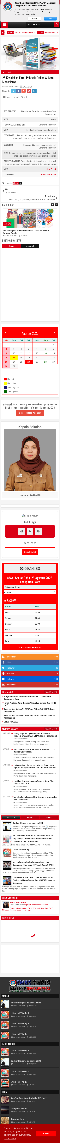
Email (7, 97)
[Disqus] (30, 284)
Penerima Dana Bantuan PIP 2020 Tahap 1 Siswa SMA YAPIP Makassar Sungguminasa (29, 716)
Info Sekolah (8, 691)
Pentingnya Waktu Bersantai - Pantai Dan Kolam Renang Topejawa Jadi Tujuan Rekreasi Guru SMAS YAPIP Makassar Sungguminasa (35, 767)
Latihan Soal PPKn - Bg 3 (20, 1013)
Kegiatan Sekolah (10, 728)
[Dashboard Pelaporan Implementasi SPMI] (7, 826)
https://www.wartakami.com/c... (36, 905)
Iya (50, 19)
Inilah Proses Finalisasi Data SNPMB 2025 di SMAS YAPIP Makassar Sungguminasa (34, 750)
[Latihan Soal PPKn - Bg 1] (7, 853)
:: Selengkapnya (51, 691)
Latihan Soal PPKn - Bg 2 (20, 1023)
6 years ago (26, 910)
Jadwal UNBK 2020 (11, 721)
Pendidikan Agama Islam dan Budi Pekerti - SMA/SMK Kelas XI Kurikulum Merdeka (29, 231)
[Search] (56, 24)
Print (17, 97)
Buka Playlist (30, 552)
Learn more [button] (10, 1138)
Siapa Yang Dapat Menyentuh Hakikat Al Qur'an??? (29, 1098)
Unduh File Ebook (48, 174)
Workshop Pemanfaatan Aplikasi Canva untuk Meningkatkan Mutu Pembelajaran (35, 798)
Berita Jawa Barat (18, 902)
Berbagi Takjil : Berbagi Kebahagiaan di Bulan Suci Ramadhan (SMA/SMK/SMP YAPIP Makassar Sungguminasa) (35, 734)
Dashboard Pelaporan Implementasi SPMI (28, 822)
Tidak (34, 19)
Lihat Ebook (51, 169)
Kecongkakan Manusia (19, 1108)
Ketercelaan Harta (17, 1118)
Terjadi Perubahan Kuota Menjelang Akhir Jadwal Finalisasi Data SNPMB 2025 (30, 704)
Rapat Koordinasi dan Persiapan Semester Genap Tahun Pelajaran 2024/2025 (34, 782)
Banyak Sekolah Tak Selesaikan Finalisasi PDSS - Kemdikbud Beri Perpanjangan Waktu (27, 697)
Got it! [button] (46, 1134)
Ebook (17, 183)
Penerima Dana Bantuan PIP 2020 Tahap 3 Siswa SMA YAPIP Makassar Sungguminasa (29, 710)
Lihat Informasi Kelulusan (30, 412)
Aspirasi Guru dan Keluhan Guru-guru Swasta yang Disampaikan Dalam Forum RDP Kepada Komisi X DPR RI (33, 863)
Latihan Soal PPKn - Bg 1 (18, 32)
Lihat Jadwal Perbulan (30, 647)
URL (25, 97)
